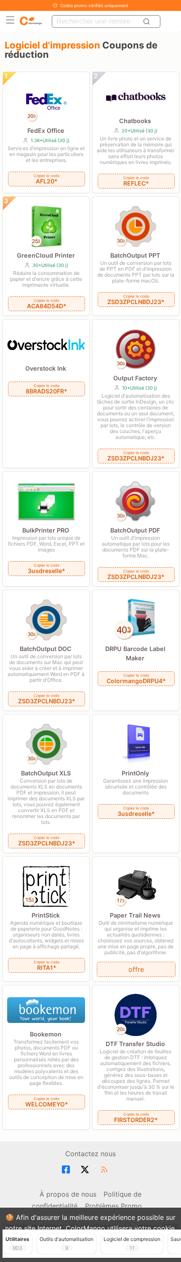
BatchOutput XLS (46, 773)
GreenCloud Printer (46, 255)
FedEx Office (45, 130)
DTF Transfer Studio (135, 1043)
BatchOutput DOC (46, 648)
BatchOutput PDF (135, 530)
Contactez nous (90, 1153)
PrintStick (46, 915)
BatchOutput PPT (135, 255)
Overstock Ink (45, 368)
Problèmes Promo (113, 1206)
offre (136, 969)
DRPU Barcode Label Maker (135, 653)
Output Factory (135, 378)
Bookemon (45, 1034)
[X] (86, 1169)
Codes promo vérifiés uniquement (94, 5)
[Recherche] (147, 21)
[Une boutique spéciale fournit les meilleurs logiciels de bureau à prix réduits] (31, 21)
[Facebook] (67, 1169)
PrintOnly (135, 773)
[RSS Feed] (105, 1169)
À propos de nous (68, 1194)
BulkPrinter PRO (45, 530)
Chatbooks (135, 120)
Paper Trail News (135, 915)
